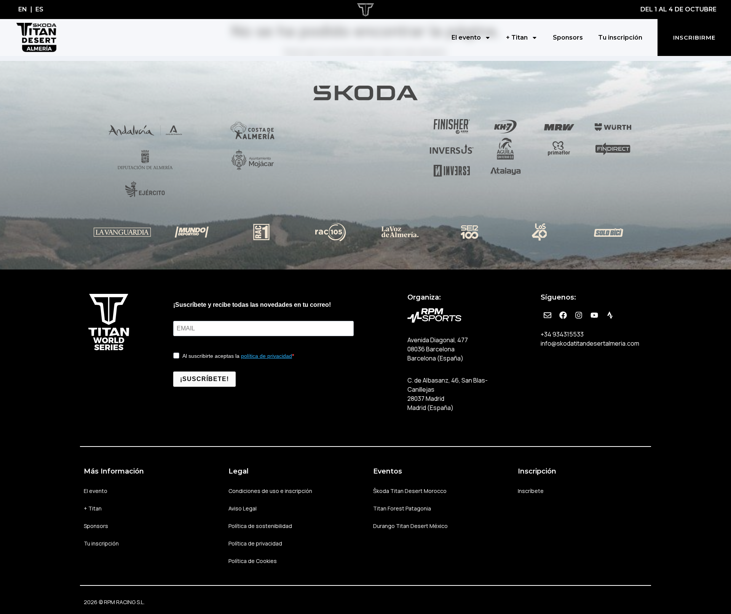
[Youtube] (594, 315)
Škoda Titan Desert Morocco (410, 490)
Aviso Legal (242, 508)
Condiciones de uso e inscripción (270, 490)
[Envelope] (547, 315)
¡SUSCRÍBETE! (204, 379)
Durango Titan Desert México (410, 525)
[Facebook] (563, 315)
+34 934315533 (562, 334)
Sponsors (568, 37)
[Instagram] (579, 315)
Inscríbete (531, 490)
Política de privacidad (255, 543)
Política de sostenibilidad (260, 525)
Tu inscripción (620, 37)
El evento (466, 37)
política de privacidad (266, 356)
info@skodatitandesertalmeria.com (590, 343)
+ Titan (517, 37)
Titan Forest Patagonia (402, 508)
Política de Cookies (252, 561)
